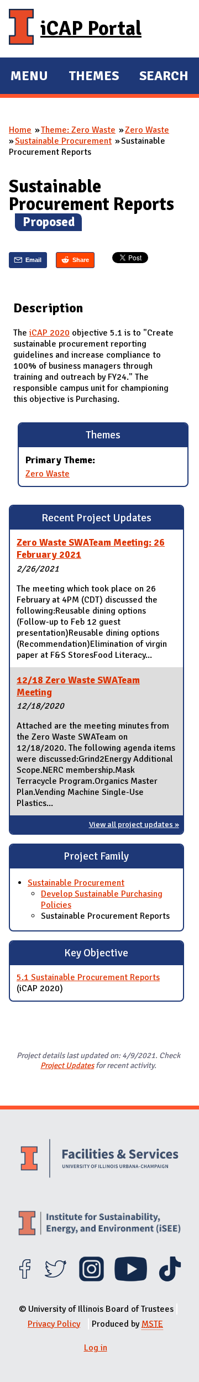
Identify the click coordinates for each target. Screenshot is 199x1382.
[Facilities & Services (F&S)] (99, 1159)
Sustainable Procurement (63, 140)
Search (163, 75)
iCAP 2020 (49, 332)
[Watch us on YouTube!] (130, 1278)
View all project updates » (134, 824)
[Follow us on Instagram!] (91, 1278)
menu (29, 77)
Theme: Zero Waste (78, 129)
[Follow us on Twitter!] (55, 1278)
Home (20, 129)
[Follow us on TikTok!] (170, 1278)
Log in (95, 1347)
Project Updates (67, 1065)
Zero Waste (147, 129)
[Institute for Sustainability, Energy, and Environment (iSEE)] (99, 1224)
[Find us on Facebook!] (24, 1278)
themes (94, 77)
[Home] (21, 29)
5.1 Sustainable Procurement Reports (88, 977)
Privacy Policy (54, 1323)
